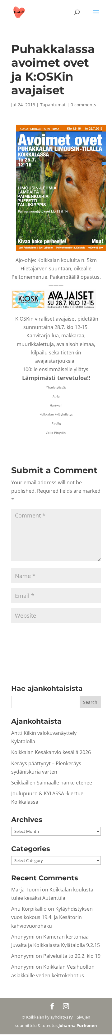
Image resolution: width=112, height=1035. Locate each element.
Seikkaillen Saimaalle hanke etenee (51, 782)
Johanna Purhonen (77, 1025)
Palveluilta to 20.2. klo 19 (71, 956)
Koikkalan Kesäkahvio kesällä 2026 (51, 752)
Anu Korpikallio (29, 908)
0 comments (83, 105)
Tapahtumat (53, 105)
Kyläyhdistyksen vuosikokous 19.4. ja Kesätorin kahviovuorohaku (52, 917)
